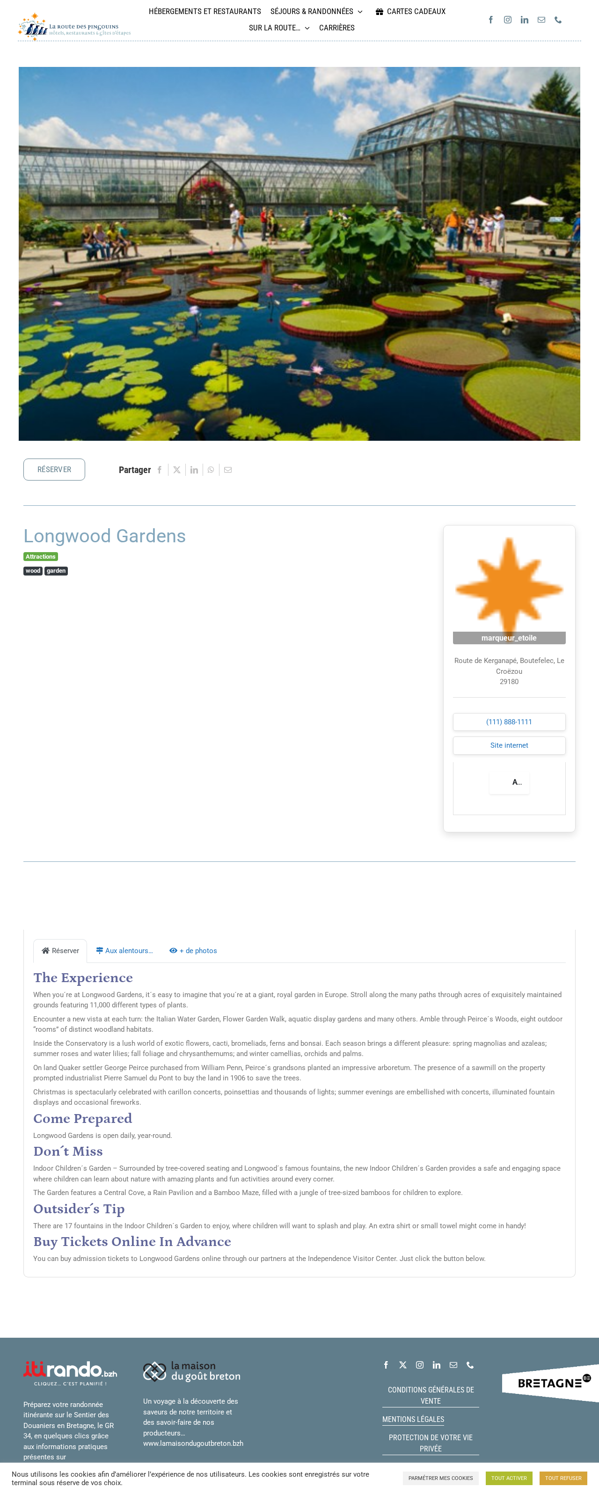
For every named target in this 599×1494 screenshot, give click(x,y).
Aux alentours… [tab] (129, 951)
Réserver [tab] (65, 951)
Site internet (509, 745)
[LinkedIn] (194, 470)
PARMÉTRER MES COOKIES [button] (441, 1478)
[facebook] (491, 19)
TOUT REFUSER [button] (563, 1478)
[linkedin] (524, 19)
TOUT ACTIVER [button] (509, 1478)
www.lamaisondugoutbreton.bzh (193, 1443)
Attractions (41, 556)
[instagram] (507, 19)
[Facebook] (159, 470)
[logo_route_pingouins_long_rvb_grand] (74, 16)
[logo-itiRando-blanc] (70, 1364)
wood (33, 570)
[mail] (541, 19)
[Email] (227, 470)
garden (56, 570)
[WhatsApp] (211, 470)
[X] (176, 470)
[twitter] (403, 1365)
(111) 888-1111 (509, 722)
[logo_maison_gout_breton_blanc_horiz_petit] (191, 1364)
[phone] (558, 19)
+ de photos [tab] (198, 951)
